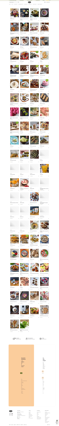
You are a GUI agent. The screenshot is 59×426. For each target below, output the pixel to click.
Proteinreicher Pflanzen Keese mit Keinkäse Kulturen (14, 132)
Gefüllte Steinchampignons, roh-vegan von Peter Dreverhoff (14, 273)
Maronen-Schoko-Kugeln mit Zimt (33, 202)
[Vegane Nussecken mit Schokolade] (34, 41)
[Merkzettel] (45, 2)
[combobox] (13, 2)
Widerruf (46, 415)
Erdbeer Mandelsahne (12, 287)
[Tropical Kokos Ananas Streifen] (14, 55)
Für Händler (44, 0)
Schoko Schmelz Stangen (42, 75)
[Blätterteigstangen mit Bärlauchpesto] (14, 324)
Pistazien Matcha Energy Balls (13, 160)
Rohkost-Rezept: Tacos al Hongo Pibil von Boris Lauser (14, 104)
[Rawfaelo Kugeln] (34, 111)
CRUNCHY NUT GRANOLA (32, 301)
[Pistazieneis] (24, 140)
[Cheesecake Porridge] (14, 309)
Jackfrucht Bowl (21, 259)
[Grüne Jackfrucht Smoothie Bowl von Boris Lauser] (44, 253)
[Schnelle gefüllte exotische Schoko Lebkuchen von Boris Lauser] (34, 83)
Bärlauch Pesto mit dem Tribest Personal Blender (24, 330)
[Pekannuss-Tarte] (24, 168)
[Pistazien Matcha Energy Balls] (14, 154)
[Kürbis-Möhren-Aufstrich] (14, 239)
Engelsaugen (21, 287)
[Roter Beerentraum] (44, 83)
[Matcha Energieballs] (24, 196)
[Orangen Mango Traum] (14, 182)
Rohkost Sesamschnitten (42, 103)
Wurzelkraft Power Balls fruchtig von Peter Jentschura (24, 19)
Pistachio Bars (31, 160)
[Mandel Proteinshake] (44, 210)
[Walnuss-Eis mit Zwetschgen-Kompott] (34, 27)
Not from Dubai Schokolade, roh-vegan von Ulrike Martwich (44, 188)
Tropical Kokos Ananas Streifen (13, 61)
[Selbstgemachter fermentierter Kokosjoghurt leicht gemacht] (14, 69)
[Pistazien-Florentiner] (44, 140)
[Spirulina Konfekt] (34, 55)
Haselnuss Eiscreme (32, 259)
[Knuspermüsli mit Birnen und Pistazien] (44, 239)
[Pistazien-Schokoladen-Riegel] (34, 140)
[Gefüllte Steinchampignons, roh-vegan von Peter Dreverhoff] (14, 267)
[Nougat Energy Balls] (34, 182)
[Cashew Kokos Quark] (24, 309)
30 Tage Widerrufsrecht (38, 0)
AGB (45, 416)
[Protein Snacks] (24, 126)
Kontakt (45, 420)
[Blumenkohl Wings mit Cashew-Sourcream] (44, 309)
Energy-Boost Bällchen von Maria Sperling (34, 287)
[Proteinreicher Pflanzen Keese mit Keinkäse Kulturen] (14, 126)
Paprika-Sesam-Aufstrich (32, 174)
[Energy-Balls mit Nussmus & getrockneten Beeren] (44, 281)
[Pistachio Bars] (34, 154)
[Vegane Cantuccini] (44, 41)
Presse (37, 413)
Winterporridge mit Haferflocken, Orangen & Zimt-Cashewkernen (14, 33)
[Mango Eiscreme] (24, 210)
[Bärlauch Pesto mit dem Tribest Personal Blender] (24, 324)
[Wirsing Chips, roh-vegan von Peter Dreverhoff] (34, 12)
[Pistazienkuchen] (14, 140)
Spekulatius (41, 61)
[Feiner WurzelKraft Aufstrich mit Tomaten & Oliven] (24, 267)
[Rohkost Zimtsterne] (34, 97)
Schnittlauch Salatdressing (22, 89)
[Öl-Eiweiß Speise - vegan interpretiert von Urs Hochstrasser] (24, 182)
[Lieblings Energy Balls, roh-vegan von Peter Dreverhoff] (44, 225)
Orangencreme (41, 174)
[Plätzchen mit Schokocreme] (34, 126)
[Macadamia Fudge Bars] (24, 225)
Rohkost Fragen (30, 414)
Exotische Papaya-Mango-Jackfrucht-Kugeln (34, 273)
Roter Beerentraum (42, 89)
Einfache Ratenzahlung (22, 0)
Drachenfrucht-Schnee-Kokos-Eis (23, 301)
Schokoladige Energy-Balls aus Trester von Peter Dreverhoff (24, 75)
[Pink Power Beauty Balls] (14, 168)
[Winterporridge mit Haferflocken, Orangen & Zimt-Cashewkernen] (14, 27)
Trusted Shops (46, 422)
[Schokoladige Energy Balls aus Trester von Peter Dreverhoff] (34, 69)
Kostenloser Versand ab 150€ (29, 0)
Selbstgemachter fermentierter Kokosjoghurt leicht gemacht (13, 75)
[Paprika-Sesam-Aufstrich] (34, 168)
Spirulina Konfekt (31, 61)
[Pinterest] (9, 414)
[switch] (57, 423)
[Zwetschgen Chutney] (14, 12)
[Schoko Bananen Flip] (14, 83)
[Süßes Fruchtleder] (24, 55)
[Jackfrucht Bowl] (24, 253)
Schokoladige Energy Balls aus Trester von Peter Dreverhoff (34, 75)
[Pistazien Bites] (24, 154)
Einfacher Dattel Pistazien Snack (13, 301)
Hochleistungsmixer (31, 415)
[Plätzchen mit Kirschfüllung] (44, 126)
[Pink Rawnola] (44, 154)
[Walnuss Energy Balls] (44, 27)
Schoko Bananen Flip (12, 89)
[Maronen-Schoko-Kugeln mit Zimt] (34, 196)
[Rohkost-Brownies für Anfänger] (24, 97)
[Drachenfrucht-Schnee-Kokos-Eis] (24, 295)
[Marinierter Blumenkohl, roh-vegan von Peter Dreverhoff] (44, 196)
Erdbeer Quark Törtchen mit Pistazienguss (44, 273)
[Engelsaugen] (24, 281)
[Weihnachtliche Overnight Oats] (24, 27)
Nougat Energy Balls (32, 188)
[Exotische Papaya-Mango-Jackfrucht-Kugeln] (34, 267)
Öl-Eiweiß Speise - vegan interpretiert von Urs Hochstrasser (24, 188)
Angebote (30, 413)
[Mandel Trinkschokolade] (34, 210)
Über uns (38, 414)
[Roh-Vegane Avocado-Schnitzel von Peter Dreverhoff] (24, 111)
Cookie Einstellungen (47, 421)
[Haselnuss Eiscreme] (34, 253)
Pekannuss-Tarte (21, 174)
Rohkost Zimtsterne (32, 103)
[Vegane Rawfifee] (24, 41)
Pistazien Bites (21, 160)
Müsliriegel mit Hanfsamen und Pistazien (14, 202)
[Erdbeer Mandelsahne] (14, 281)
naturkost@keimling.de (19, 414)
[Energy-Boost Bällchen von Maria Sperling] (34, 281)
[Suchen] (18, 2)
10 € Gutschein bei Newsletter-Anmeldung (12, 0)
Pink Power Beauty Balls (12, 174)
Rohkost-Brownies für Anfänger (23, 103)
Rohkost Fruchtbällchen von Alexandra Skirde (14, 118)
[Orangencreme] (44, 168)
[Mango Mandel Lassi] (14, 210)
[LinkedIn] (12, 414)
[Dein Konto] (46, 2)
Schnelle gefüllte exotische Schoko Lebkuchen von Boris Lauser (33, 89)
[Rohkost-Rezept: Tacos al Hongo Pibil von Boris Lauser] (14, 97)
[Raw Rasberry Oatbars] (44, 111)
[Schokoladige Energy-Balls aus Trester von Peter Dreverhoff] (24, 69)
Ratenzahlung (46, 413)
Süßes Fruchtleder (22, 61)
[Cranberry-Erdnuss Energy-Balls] (44, 295)
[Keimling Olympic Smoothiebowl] (14, 253)
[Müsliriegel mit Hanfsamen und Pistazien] (14, 196)
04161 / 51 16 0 (18, 412)
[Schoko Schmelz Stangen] (44, 69)
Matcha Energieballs (22, 202)
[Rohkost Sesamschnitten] (44, 97)
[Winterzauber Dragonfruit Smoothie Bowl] (44, 12)
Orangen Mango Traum (12, 188)
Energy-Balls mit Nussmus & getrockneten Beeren (44, 287)
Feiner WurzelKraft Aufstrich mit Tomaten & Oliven (24, 273)
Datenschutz (46, 414)
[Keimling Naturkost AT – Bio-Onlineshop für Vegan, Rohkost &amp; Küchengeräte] (29, 2)
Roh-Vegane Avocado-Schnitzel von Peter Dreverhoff (24, 118)
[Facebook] (9, 413)
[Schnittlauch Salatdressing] (24, 83)
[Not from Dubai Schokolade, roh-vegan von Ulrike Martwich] (44, 182)
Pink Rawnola (41, 160)
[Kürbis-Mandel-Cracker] (24, 239)
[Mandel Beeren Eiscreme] (14, 225)
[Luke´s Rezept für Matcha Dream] (34, 225)
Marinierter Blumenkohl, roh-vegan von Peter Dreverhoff (44, 203)
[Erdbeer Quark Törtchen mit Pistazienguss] (44, 267)
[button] (45, 0)
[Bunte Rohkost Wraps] (34, 309)
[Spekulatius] (44, 55)
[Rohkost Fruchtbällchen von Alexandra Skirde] (14, 111)
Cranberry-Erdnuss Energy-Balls (43, 301)
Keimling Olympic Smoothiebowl (13, 259)
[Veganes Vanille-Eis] (14, 41)
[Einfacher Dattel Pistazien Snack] (14, 295)
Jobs (37, 415)
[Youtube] (12, 413)
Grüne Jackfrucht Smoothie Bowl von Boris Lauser (44, 259)
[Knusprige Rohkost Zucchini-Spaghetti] (34, 239)
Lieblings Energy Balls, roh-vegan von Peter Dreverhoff (44, 231)
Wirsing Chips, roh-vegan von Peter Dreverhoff (33, 19)
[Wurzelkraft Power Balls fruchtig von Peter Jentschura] (24, 12)
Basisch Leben (30, 416)
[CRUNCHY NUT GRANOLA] (34, 295)
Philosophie (38, 416)
